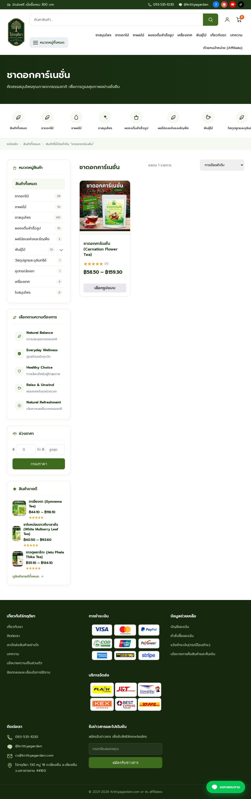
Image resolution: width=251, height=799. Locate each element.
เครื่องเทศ (184, 35)
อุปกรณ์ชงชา (37, 271)
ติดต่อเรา (13, 635)
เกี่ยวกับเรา (218, 35)
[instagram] (224, 4)
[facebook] (216, 4)
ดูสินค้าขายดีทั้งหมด (26, 576)
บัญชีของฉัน (180, 626)
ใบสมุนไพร (37, 292)
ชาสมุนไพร (103, 35)
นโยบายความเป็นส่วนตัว (24, 663)
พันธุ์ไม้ (201, 35)
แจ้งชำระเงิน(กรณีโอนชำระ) (190, 645)
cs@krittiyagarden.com (34, 755)
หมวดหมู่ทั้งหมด (52, 42)
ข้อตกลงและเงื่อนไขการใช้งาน (28, 672)
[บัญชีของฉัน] (227, 19)
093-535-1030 (163, 4)
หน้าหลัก (12, 144)
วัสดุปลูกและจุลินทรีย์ (37, 260)
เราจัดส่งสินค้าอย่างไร (23, 645)
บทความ (236, 35)
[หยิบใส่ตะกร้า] (122, 229)
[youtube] (232, 4)
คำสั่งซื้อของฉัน (182, 635)
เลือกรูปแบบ (104, 288)
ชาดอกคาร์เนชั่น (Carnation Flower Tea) (101, 249)
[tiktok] (241, 4)
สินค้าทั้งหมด (31, 144)
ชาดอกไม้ (122, 35)
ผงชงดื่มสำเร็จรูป (161, 35)
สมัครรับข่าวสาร (125, 763)
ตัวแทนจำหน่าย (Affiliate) (222, 47)
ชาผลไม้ (138, 35)
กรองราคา (39, 464)
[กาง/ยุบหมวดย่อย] (61, 249)
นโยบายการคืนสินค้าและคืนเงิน (193, 654)
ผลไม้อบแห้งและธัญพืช (37, 239)
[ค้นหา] (210, 19)
